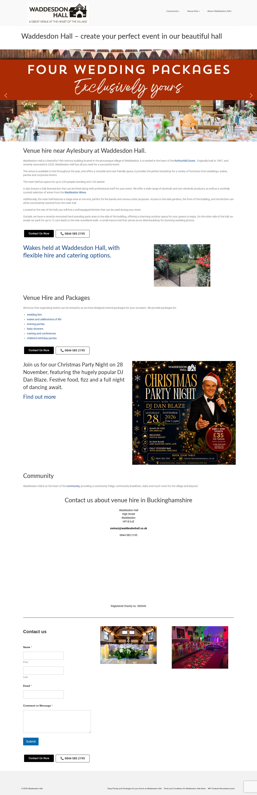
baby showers (35, 328)
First (25, 662)
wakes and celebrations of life (44, 319)
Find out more (39, 397)
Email (27, 685)
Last (25, 677)
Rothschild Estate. (185, 160)
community (73, 486)
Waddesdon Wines (75, 192)
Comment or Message (38, 705)
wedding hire (34, 314)
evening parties (36, 324)
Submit (31, 741)
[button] (6, 95)
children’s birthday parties (42, 338)
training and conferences (41, 333)
